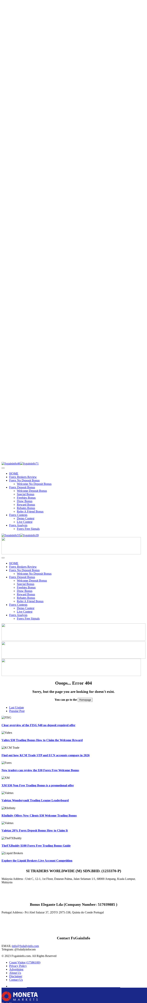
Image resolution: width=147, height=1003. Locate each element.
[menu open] (3, 557)
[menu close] (3, 468)
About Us (15, 972)
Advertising (16, 969)
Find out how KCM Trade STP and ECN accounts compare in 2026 (46, 755)
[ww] (71, 553)
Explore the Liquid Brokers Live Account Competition (37, 860)
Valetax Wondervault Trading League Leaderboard (35, 800)
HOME (13, 473)
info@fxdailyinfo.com (25, 946)
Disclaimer (15, 976)
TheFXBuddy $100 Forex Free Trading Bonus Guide (36, 845)
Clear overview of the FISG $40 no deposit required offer (38, 725)
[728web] (73, 657)
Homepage (85, 699)
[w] (73, 639)
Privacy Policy (18, 966)
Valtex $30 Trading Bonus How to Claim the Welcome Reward (42, 740)
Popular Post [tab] (16, 711)
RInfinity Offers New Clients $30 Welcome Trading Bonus (39, 815)
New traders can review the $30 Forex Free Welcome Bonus (40, 770)
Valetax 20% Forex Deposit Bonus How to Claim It (35, 830)
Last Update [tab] (16, 707)
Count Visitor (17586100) (24, 962)
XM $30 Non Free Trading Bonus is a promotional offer (38, 785)
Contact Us (16, 979)
